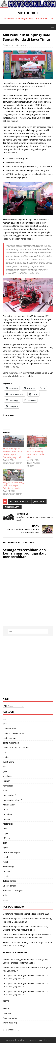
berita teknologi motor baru (16, 747)
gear (5, 771)
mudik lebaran (12, 507)
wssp (5, 900)
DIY (4, 752)
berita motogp (9, 738)
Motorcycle (8, 823)
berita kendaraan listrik (13, 733)
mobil (5, 809)
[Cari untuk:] (28, 631)
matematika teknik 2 (12, 800)
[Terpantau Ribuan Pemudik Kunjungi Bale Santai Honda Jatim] (37, 441)
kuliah (5, 790)
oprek (5, 847)
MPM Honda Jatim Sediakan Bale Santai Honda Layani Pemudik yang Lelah (12, 453)
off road (6, 838)
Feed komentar (10, 1018)
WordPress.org (10, 1022)
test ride (6, 871)
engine (6, 757)
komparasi (8, 785)
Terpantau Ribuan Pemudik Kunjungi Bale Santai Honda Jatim (35, 453)
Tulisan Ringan (9, 881)
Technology (8, 866)
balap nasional (9, 728)
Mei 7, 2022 (10, 45)
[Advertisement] (28, 667)
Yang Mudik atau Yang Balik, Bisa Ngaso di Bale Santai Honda (13, 485)
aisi (4, 719)
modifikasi (7, 814)
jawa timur (39, 501)
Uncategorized (9, 885)
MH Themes (45, 1040)
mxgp (5, 828)
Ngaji (5, 833)
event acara (8, 762)
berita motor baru (11, 742)
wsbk (5, 895)
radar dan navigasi (11, 852)
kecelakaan (8, 776)
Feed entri (7, 1013)
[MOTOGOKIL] (28, 6)
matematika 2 (9, 795)
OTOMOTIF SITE (11, 1029)
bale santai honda (19, 501)
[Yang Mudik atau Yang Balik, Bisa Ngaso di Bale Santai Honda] (13, 475)
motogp (6, 819)
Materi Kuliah (9, 804)
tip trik (6, 876)
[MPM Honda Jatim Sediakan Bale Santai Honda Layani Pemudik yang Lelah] (13, 441)
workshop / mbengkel (13, 890)
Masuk (6, 1008)
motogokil (23, 45)
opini (5, 842)
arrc (4, 723)
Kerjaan (6, 781)
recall (5, 857)
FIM (4, 766)
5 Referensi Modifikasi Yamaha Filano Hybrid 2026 (26, 913)
